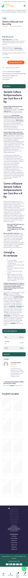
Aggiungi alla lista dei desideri (12, 67)
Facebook (12, 306)
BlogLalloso (7, 315)
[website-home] (7, 6)
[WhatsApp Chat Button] (24, 568)
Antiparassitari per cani (7, 73)
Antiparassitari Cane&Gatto (13, 71)
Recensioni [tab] (7, 354)
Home (3, 10)
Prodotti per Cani (10, 10)
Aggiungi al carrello (17, 62)
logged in (12, 385)
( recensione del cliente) (15, 26)
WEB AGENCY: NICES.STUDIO (14, 561)
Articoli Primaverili (18, 73)
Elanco (8, 79)
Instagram (19, 306)
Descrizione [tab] (7, 86)
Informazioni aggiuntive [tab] (10, 331)
